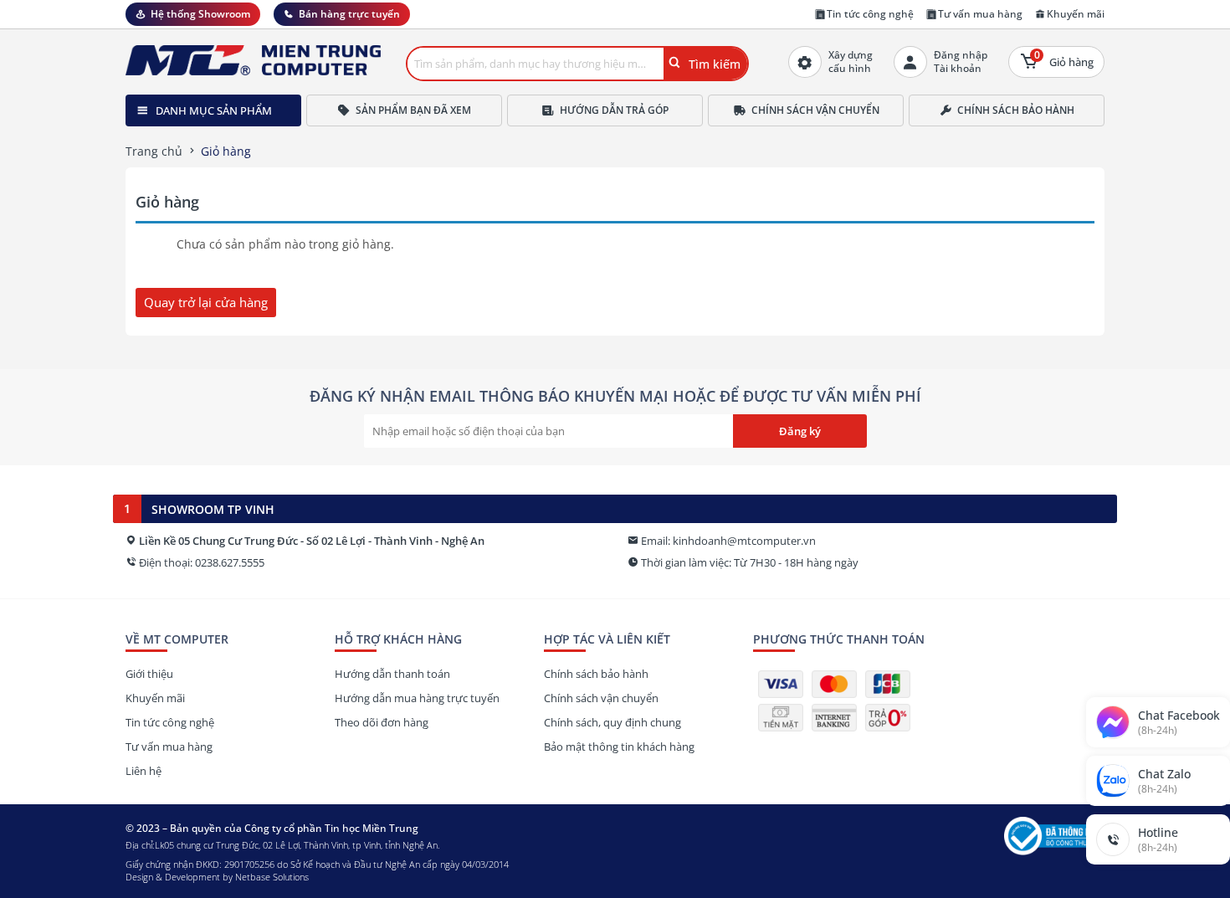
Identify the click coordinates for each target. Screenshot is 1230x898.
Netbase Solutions (272, 876)
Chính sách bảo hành (1015, 110)
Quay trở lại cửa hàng (206, 302)
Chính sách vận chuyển (815, 110)
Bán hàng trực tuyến (349, 14)
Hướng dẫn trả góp (614, 110)
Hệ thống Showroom (200, 14)
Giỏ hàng (1064, 58)
